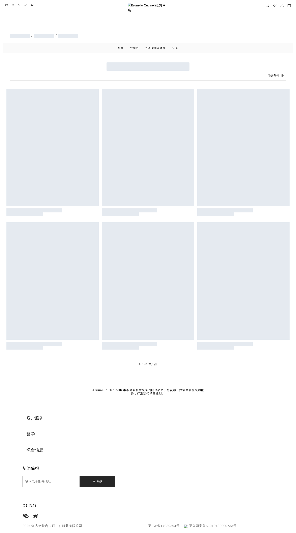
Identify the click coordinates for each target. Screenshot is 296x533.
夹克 (175, 48)
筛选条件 (273, 75)
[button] (6, 4)
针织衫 (134, 48)
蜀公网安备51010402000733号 (213, 526)
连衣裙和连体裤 (155, 48)
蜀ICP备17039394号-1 (165, 526)
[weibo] (35, 516)
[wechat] (26, 516)
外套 (121, 48)
